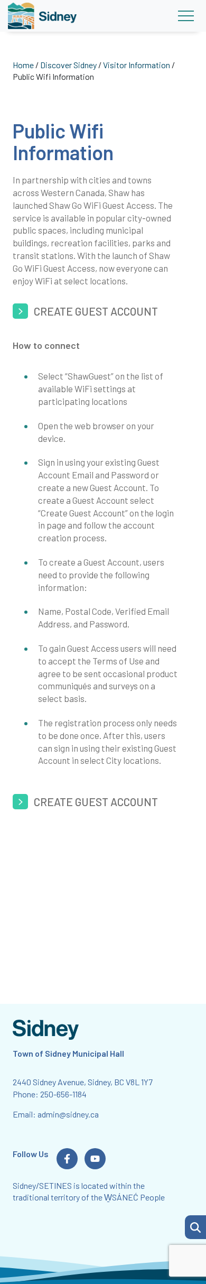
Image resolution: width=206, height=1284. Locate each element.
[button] (195, 1227)
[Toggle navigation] (186, 16)
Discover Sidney (68, 65)
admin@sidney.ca (68, 1114)
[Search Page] (195, 1226)
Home (23, 65)
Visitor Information (136, 65)
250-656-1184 (63, 1094)
